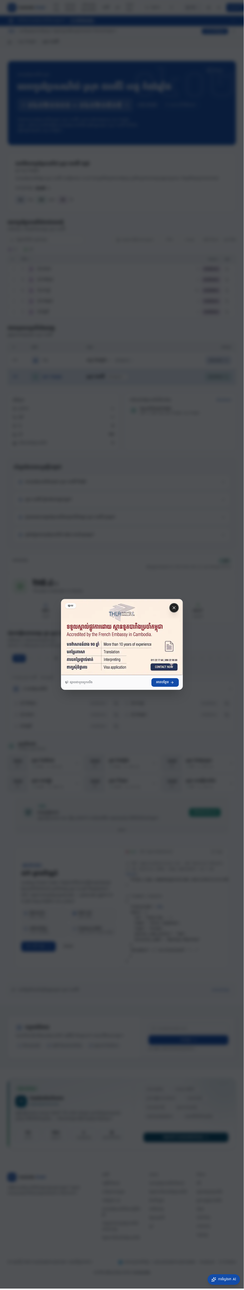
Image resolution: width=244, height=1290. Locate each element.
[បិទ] (174, 608)
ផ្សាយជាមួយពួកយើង (81, 682)
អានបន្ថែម (162, 682)
